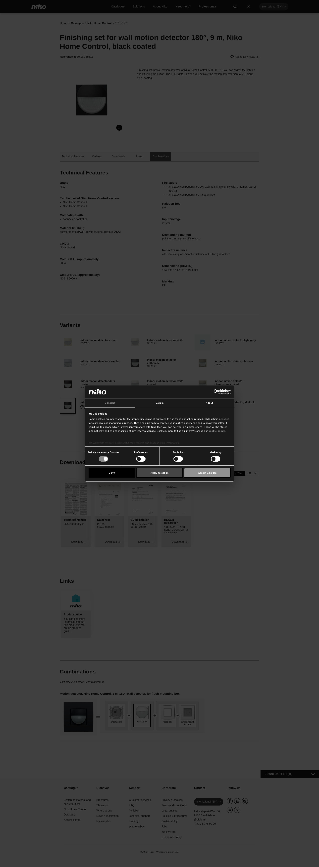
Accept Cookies (207, 472)
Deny (112, 472)
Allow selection (160, 472)
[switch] (141, 459)
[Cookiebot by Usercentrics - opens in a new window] (216, 391)
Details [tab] (160, 402)
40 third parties (114, 442)
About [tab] (209, 402)
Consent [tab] (110, 402)
